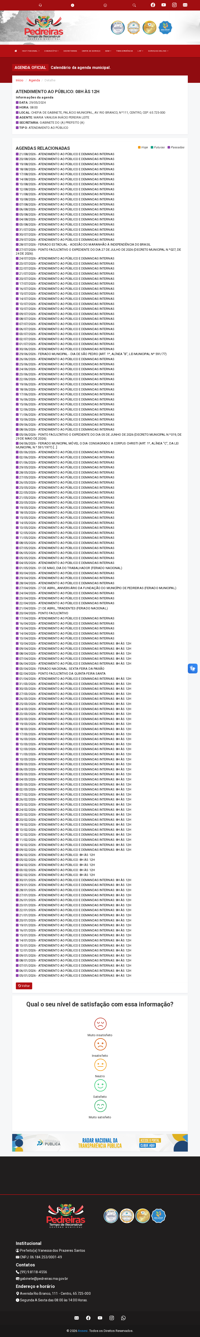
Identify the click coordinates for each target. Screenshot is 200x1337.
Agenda (34, 80)
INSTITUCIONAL (30, 51)
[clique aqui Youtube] (100, 1318)
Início (20, 80)
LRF (140, 51)
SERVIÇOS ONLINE (157, 51)
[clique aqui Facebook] (88, 1318)
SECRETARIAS (70, 51)
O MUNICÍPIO (50, 51)
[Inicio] (16, 51)
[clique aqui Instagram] (112, 1318)
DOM (107, 51)
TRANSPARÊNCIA (124, 51)
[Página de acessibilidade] (105, 5)
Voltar (25, 986)
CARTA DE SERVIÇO (91, 51)
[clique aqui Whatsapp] (123, 1318)
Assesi (83, 1331)
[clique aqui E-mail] (76, 1318)
